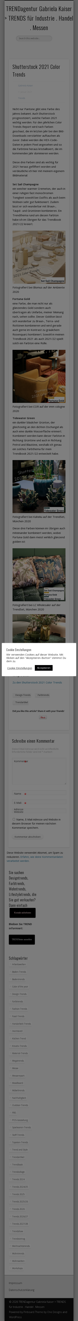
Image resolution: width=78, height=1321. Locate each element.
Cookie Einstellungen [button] (19, 668)
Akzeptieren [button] (43, 667)
